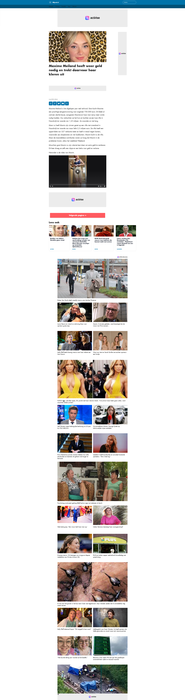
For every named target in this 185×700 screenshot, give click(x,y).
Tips (69, 6)
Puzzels (64, 6)
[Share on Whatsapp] (51, 103)
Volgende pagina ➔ (77, 215)
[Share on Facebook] (55, 103)
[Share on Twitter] (59, 103)
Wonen (74, 6)
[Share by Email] (63, 103)
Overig (57, 6)
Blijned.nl (56, 2)
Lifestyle (51, 6)
